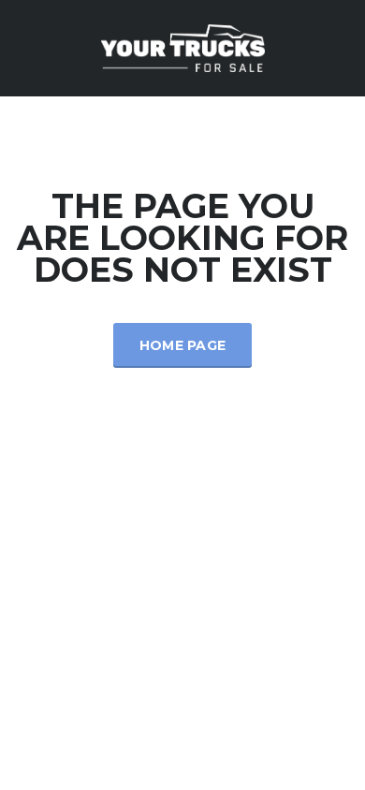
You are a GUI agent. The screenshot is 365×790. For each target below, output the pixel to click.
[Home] (183, 46)
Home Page (182, 345)
